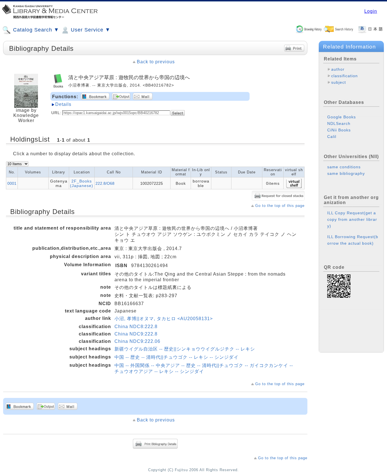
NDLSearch (338, 123)
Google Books (341, 117)
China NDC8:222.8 (136, 326)
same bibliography (346, 173)
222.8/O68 (104, 183)
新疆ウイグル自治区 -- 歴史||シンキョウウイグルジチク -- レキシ (184, 349)
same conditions (344, 167)
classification (344, 76)
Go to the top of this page (280, 206)
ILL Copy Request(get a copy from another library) (352, 219)
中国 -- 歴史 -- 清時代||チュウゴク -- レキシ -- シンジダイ (176, 357)
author (338, 69)
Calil (331, 136)
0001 (11, 183)
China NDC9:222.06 (137, 341)
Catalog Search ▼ (35, 30)
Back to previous (156, 61)
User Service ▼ (89, 30)
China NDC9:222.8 (136, 334)
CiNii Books (339, 130)
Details (63, 104)
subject (338, 82)
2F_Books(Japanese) (81, 183)
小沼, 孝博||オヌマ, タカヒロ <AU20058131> (163, 318)
